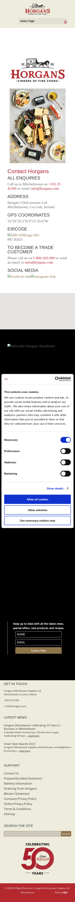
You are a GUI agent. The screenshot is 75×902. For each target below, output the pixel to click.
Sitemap (9, 814)
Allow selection (37, 509)
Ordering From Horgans (20, 789)
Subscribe (38, 650)
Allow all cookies (37, 499)
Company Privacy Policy (20, 799)
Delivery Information (18, 783)
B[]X (65, 892)
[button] (39, 304)
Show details (55, 488)
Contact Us (11, 773)
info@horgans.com (45, 188)
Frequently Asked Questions (23, 778)
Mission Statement (16, 794)
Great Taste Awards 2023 (19, 744)
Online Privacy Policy (18, 804)
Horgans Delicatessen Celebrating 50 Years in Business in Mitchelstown (32, 727)
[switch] (65, 451)
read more (33, 735)
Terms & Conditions (17, 809)
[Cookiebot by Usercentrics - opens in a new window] (55, 379)
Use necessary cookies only (37, 520)
